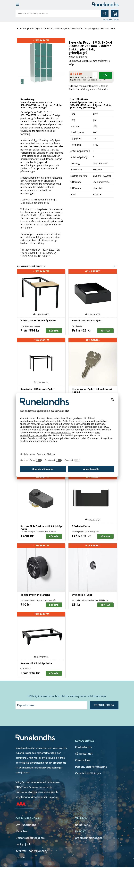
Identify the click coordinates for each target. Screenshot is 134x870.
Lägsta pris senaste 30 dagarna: (84, 80)
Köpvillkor (22, 831)
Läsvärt (20, 857)
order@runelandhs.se (89, 838)
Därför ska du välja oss (30, 838)
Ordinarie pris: (77, 77)
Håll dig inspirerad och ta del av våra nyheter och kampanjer (67, 696)
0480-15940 (83, 825)
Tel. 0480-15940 (110, 19)
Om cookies (82, 760)
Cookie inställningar (88, 773)
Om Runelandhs (26, 825)
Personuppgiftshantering (91, 766)
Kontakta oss (83, 747)
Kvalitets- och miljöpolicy (32, 851)
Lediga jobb (23, 844)
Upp (115, 266)
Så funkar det (83, 753)
